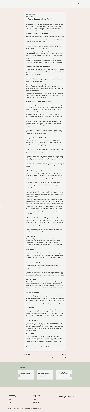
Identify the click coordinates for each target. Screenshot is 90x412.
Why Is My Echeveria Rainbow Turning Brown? (57, 356)
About (9, 399)
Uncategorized (29, 16)
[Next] (71, 375)
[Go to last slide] (19, 375)
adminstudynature (30, 21)
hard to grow (37, 272)
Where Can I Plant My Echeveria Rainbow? (34, 356)
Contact (10, 402)
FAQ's (34, 399)
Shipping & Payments (38, 402)
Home (79, 3)
